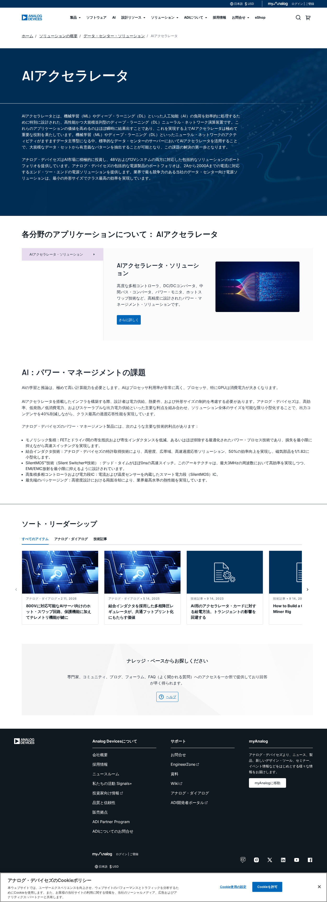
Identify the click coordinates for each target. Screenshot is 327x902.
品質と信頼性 (103, 802)
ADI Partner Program (111, 821)
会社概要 (100, 754)
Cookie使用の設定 (233, 887)
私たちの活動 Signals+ (112, 783)
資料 (174, 773)
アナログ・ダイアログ (71, 539)
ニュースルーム (105, 773)
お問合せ (178, 754)
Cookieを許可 (267, 887)
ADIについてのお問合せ (112, 831)
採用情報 (100, 764)
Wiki (175, 783)
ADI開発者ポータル (187, 802)
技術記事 (100, 539)
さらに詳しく (129, 320)
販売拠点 (100, 812)
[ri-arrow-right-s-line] (307, 589)
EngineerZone (183, 764)
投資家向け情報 (105, 793)
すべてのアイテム (35, 539)
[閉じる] (319, 886)
